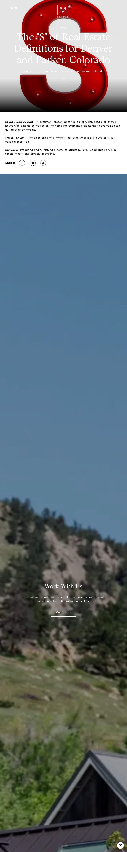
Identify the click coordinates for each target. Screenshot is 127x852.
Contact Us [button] (63, 612)
